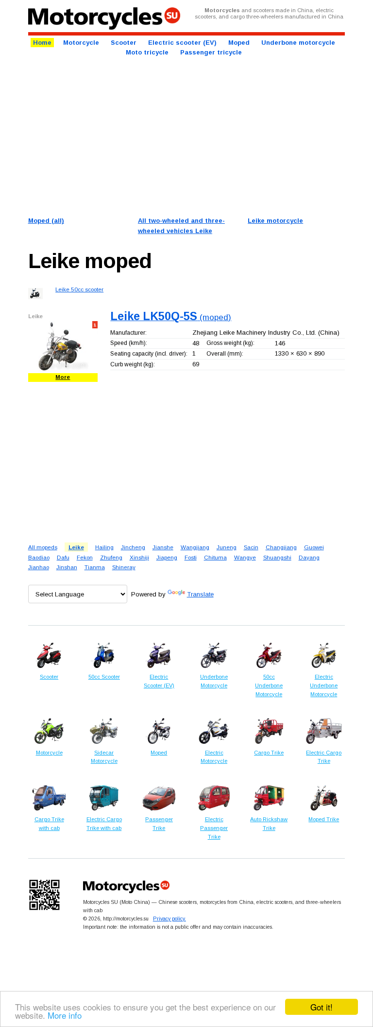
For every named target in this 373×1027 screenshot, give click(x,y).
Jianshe (163, 547)
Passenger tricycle (211, 52)
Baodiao (39, 557)
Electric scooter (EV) (182, 42)
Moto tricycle (147, 52)
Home (42, 42)
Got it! (321, 1007)
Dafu (63, 557)
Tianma (95, 567)
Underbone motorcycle (298, 42)
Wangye (245, 557)
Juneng (227, 547)
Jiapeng (166, 557)
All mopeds (42, 547)
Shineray (124, 567)
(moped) (170, 317)
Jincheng (133, 547)
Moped (239, 42)
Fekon (85, 557)
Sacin (251, 547)
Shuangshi (277, 557)
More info (65, 1015)
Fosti (191, 557)
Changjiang (281, 547)
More (62, 377)
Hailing (104, 547)
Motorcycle (81, 42)
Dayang (309, 557)
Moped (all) (46, 220)
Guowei (314, 547)
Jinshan (66, 567)
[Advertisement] (186, 136)
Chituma (215, 557)
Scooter (123, 42)
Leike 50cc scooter (79, 289)
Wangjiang (195, 547)
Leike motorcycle (275, 220)
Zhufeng (111, 557)
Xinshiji (139, 557)
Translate (200, 594)
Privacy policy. (169, 918)
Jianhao (38, 567)
